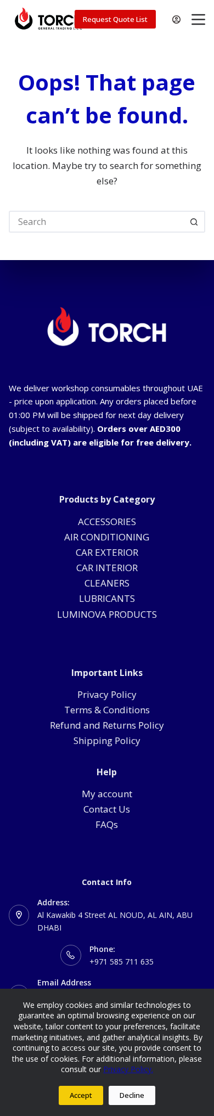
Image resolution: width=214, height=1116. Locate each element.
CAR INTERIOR (107, 567)
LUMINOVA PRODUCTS (107, 614)
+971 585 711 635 (121, 961)
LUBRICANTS (107, 598)
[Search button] (194, 222)
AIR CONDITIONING (106, 537)
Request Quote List (115, 19)
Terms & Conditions (107, 709)
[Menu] (198, 19)
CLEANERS (107, 583)
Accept (81, 1095)
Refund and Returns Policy (107, 725)
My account (107, 793)
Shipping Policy (107, 740)
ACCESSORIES (107, 521)
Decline (132, 1095)
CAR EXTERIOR (107, 552)
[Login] (176, 19)
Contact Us (106, 809)
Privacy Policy (107, 694)
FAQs (106, 824)
